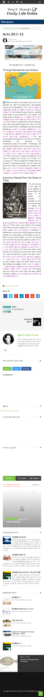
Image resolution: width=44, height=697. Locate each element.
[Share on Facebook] (5, 296)
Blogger (7, 369)
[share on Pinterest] (27, 296)
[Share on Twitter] (11, 296)
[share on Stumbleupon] (32, 296)
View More (35, 485)
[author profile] (5, 42)
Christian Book (12, 519)
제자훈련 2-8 (16, 643)
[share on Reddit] (38, 296)
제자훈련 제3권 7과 (19, 555)
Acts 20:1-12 (13, 34)
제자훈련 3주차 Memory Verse (23, 609)
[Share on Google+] (16, 296)
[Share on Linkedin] (22, 296)
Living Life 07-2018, (26, 41)
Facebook (26, 369)
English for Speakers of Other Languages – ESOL (23, 633)
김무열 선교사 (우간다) (11, 411)
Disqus (16, 369)
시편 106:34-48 (17, 620)
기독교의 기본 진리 (13, 522)
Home (6, 28)
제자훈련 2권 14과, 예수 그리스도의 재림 (26, 572)
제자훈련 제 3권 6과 (19, 537)
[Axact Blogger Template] (22, 12)
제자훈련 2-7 (16, 597)
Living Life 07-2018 (15, 28)
